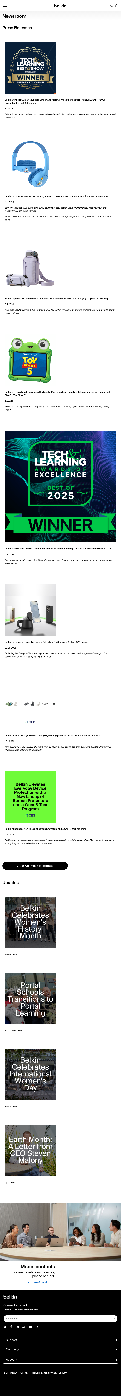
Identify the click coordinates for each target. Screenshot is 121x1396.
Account (11, 1360)
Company (12, 1349)
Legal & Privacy (49, 1372)
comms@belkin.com (41, 1282)
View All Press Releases (35, 866)
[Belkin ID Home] (60, 5)
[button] (111, 5)
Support (11, 1340)
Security (63, 1372)
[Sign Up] (113, 1318)
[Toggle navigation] (4, 5)
